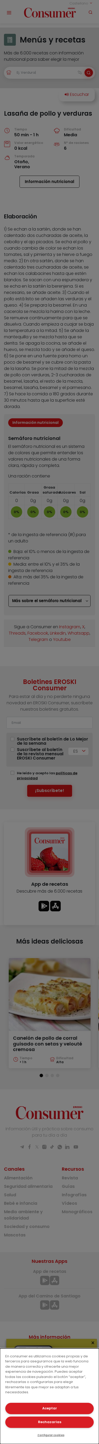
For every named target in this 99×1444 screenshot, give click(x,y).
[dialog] (49, 1396)
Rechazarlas (49, 1421)
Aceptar (49, 1408)
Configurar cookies (50, 1435)
